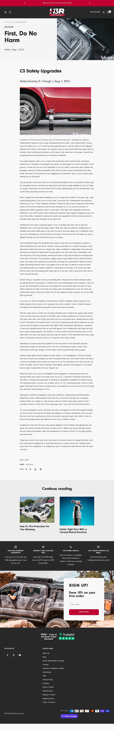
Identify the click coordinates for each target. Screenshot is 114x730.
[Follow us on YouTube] (20, 655)
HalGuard (9, 27)
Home (6, 22)
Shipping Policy (48, 699)
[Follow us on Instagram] (14, 655)
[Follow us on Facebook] (7, 655)
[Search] (10, 12)
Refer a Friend (48, 687)
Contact (46, 665)
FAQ (44, 676)
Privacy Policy (48, 680)
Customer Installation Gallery (53, 668)
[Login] (104, 12)
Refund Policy (48, 691)
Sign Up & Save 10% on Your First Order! (57, 3)
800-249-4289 (95, 12)
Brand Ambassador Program (53, 661)
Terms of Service (49, 702)
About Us (46, 653)
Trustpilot (78, 555)
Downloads (47, 672)
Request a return (49, 695)
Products (46, 684)
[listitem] (26, 469)
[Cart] (108, 12)
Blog (11, 22)
